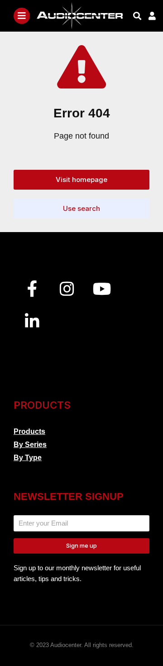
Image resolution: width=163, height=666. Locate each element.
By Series (30, 444)
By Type (28, 457)
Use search (81, 208)
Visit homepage (81, 179)
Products (29, 431)
